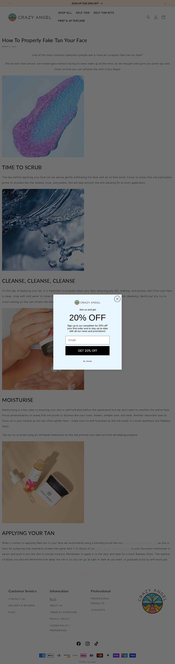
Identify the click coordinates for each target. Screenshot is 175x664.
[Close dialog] (117, 299)
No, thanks (87, 361)
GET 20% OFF (87, 350)
